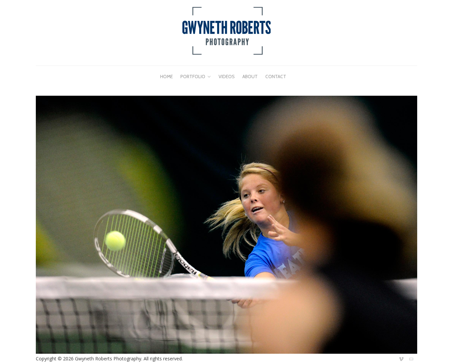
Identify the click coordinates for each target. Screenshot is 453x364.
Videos (227, 76)
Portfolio (192, 76)
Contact (275, 76)
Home (166, 76)
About (250, 76)
